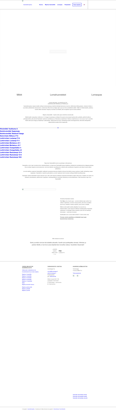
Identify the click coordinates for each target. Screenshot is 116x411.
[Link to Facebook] (93, 4)
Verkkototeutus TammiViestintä (59, 409)
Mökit (23, 283)
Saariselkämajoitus (31, 409)
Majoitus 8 (24, 279)
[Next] (114, 46)
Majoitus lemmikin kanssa (28, 284)
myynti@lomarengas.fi (53, 271)
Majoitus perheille (26, 288)
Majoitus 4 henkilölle (26, 276)
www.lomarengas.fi (52, 273)
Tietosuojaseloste (77, 273)
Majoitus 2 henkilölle (26, 274)
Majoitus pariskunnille (27, 287)
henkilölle (29, 277)
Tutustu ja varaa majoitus (58, 51)
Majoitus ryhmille (26, 290)
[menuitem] (41, 4)
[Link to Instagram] (90, 4)
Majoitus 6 (24, 277)
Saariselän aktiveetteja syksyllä (80, 398)
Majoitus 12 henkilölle (27, 281)
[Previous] (1, 46)
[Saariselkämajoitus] (27, 4)
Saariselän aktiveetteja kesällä (80, 396)
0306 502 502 (53, 276)
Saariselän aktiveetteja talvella (80, 394)
